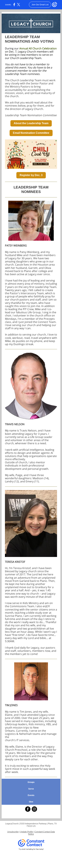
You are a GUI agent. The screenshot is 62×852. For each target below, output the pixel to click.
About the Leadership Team (31, 123)
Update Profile (26, 832)
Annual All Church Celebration (38, 48)
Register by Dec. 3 (31, 175)
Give (31, 802)
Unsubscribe (13, 832)
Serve (31, 789)
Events (31, 795)
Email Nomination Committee (31, 132)
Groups (31, 782)
